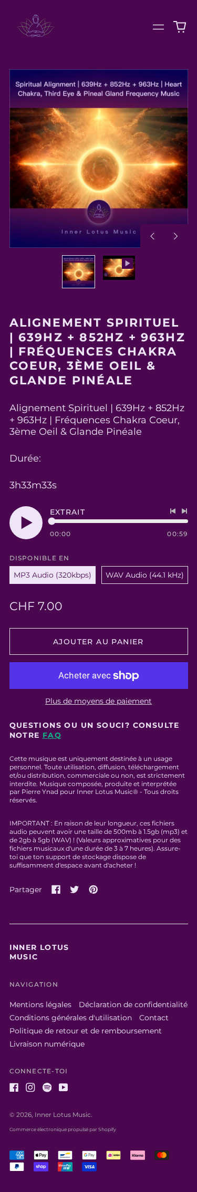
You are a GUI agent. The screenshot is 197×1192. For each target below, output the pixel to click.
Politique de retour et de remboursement (85, 1031)
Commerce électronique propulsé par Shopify (62, 1129)
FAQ (52, 735)
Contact (154, 1017)
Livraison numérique (47, 1044)
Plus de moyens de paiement (98, 701)
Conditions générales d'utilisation (70, 1017)
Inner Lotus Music (63, 1114)
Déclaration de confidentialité (133, 1004)
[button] (179, 27)
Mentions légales (40, 1004)
